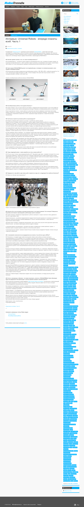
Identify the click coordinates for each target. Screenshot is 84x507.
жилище (73, 228)
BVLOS (65, 142)
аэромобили (66, 168)
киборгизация (66, 251)
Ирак (70, 241)
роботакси (72, 384)
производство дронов (68, 355)
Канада (72, 248)
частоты (69, 470)
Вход (78, 504)
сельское (66, 412)
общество (75, 309)
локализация (66, 276)
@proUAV (65, 3)
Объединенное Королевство (70, 311)
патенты (72, 322)
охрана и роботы (67, 320)
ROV (72, 147)
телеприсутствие (71, 440)
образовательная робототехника (71, 306)
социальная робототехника (69, 424)
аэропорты (72, 168)
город (77, 202)
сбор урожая (66, 408)
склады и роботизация (72, 417)
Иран (73, 241)
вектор (72, 182)
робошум (66, 401)
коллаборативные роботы (69, 255)
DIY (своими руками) (68, 143)
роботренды (72, 387)
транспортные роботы (68, 451)
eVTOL (65, 145)
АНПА (65, 165)
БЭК (64, 182)
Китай (75, 251)
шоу (69, 474)
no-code (72, 145)
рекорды (65, 382)
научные (73, 293)
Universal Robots (37, 51)
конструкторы (72, 263)
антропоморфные (71, 165)
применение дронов (68, 348)
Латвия (75, 271)
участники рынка (67, 459)
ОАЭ (73, 301)
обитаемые (66, 302)
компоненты (71, 260)
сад (71, 403)
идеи (69, 232)
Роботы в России (39, 6)
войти (25, 323)
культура (65, 269)
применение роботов (68, 350)
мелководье (66, 281)
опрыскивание (67, 316)
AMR (69, 140)
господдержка (67, 205)
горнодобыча (71, 202)
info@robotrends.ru (18, 504)
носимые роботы (67, 301)
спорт (71, 429)
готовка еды (66, 207)
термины (76, 442)
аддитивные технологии (69, 159)
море (74, 285)
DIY (72, 142)
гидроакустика (67, 200)
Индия (65, 237)
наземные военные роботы (69, 292)
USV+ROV (68, 149)
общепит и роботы (68, 309)
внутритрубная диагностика (70, 188)
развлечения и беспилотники (70, 368)
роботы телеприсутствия (69, 398)
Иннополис (69, 237)
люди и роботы (73, 276)
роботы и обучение (68, 392)
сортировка (66, 421)
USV (64, 149)
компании (66, 260)
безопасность (66, 172)
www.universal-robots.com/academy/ (36, 281)
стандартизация (73, 433)
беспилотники (67, 175)
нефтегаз (66, 297)
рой (72, 401)
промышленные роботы (12, 48)
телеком (65, 440)
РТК (64, 403)
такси (75, 438)
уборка (65, 456)
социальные (66, 426)
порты (65, 338)
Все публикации (67, 16)
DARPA (69, 142)
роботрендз (66, 387)
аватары (69, 150)
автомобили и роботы (68, 154)
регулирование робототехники (70, 380)
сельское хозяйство (73, 412)
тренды (75, 451)
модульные (66, 285)
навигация (74, 288)
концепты (66, 265)
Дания (70, 212)
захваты (68, 230)
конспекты (66, 263)
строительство (67, 436)
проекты (65, 352)
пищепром (66, 325)
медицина (66, 279)
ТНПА (71, 447)
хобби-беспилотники (71, 467)
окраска (65, 313)
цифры (65, 470)
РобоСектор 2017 (16, 51)
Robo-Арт (66, 22)
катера (65, 249)
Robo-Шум (66, 21)
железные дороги (70, 226)
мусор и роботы (67, 288)
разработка (71, 371)
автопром (72, 156)
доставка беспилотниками (69, 221)
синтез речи (69, 415)
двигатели (75, 212)
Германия (66, 198)
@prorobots (66, 2)
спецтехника (66, 429)
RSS (69, 483)
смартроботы (66, 419)
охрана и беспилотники (69, 318)
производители (71, 352)
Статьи (18, 6)
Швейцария (75, 472)
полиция (74, 334)
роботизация (66, 385)
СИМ (65, 415)
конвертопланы (67, 262)
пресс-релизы (67, 343)
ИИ (69, 233)
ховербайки (66, 468)
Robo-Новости (67, 18)
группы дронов (74, 209)
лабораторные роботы (68, 271)
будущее (65, 181)
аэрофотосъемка (72, 170)
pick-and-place (67, 147)
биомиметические (67, 177)
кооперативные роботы (69, 267)
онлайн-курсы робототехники (70, 315)
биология (73, 175)
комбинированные (72, 256)
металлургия (72, 281)
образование (66, 304)
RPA (74, 147)
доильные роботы (67, 218)
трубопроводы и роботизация (70, 454)
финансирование (67, 463)
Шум (22, 6)
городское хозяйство (68, 203)
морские (70, 286)
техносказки (72, 445)
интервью (20, 48)
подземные (66, 329)
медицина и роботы (73, 279)
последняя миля (70, 338)
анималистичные (72, 163)
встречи (65, 195)
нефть (70, 297)
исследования (72, 244)
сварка (65, 410)
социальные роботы (68, 428)
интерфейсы (71, 239)
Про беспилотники (75, 3)
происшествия (67, 359)
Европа (75, 225)
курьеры (74, 269)
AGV (64, 140)
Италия (69, 246)
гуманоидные (66, 211)
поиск (74, 331)
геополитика (68, 196)
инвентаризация (67, 235)
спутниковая (66, 433)
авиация (73, 150)
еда (64, 226)
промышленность (67, 361)
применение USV (67, 345)
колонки (65, 256)
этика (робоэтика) (72, 479)
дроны (71, 225)
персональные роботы (68, 324)
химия (65, 467)
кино (72, 251)
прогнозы (76, 350)
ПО (73, 325)
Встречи (47, 6)
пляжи (70, 325)
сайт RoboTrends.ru (68, 406)
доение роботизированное (69, 216)
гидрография (73, 200)
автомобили (73, 152)
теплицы (65, 442)
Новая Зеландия (67, 299)
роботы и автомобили (72, 389)
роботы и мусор (67, 391)
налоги (65, 293)
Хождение (72, 468)
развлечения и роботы (68, 369)
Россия (75, 401)
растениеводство (67, 375)
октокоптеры (70, 313)
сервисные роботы (72, 414)
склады (65, 417)
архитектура (72, 166)
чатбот (73, 470)
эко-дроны (66, 475)
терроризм (66, 444)
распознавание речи (68, 373)
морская (65, 286)
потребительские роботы (69, 339)
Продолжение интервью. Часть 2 (13, 306)
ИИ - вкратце (73, 233)
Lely (68, 145)
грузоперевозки (67, 209)
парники (74, 320)
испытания (66, 244)
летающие (73, 272)
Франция (74, 465)
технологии (75, 444)
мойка (71, 285)
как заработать (67, 248)
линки (69, 274)
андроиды (66, 163)
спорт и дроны (67, 431)
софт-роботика (67, 422)
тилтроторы (66, 447)
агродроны (71, 158)
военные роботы (67, 193)
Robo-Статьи (14, 35)
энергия (65, 479)
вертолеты (66, 184)
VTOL (65, 150)
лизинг (65, 274)
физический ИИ (67, 461)
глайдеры (66, 202)
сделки (72, 410)
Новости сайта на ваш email (29, 504)
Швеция (65, 474)
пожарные (72, 329)
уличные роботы (67, 458)
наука (69, 293)
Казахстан (74, 246)
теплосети (70, 442)
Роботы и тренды (74, 2)
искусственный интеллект (69, 242)
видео (70, 184)
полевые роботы (67, 332)
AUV (75, 140)
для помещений (67, 214)
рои (69, 401)
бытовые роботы (72, 181)
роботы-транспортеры (68, 399)
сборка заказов (73, 408)
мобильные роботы (72, 283)
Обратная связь (68, 490)
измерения (73, 232)
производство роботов (68, 357)
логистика (73, 274)
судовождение (74, 436)
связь (69, 410)
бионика (74, 177)
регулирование (67, 376)
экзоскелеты (73, 474)
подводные (66, 327)
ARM (72, 140)
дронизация (75, 223)
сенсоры (65, 414)
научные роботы (67, 295)
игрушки (65, 232)
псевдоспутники (67, 366)
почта (76, 339)
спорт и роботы (74, 431)
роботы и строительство (69, 396)
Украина (69, 456)
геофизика (74, 196)
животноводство (67, 228)
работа (73, 366)
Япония (75, 481)
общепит (75, 308)
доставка (74, 219)
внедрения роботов (68, 186)
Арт (26, 6)
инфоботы (66, 241)
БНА (71, 179)
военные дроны (67, 191)
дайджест (66, 212)
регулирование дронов (69, 378)
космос (76, 267)
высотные (70, 195)
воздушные (74, 193)
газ (64, 196)
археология (66, 166)
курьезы (70, 269)
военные (72, 189)
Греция (71, 207)
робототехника (73, 385)
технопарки (66, 445)
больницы (75, 179)
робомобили (66, 384)
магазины (66, 278)
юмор (72, 481)
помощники (66, 336)
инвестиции (74, 235)
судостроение (67, 438)
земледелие (73, 230)
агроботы (66, 158)
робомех (75, 382)
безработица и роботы (68, 173)
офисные (73, 316)
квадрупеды (70, 249)
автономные (66, 156)
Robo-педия (31, 6)
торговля (75, 447)
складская (75, 415)
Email (71, 483)
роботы (65, 389)
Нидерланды (75, 297)
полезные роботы (67, 334)
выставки (75, 195)
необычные (74, 295)
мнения (65, 283)
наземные (71, 290)
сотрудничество (73, 421)
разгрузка (66, 371)
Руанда (67, 403)
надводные (66, 290)
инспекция (75, 237)
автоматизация (67, 152)
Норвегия (74, 299)
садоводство (66, 405)
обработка (72, 302)
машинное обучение (73, 278)
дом (73, 218)
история (65, 246)
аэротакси (66, 170)
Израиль (65, 233)
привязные (73, 343)
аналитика (73, 161)
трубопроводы (67, 452)
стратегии (71, 435)
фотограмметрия (67, 465)
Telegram (75, 483)
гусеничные (72, 211)
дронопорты (66, 225)
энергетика (72, 477)
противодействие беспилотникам (71, 364)
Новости (13, 6)
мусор (74, 286)
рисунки (70, 382)
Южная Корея (67, 481)
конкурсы (73, 262)
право (65, 341)
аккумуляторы (67, 161)
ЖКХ (65, 230)
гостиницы (73, 205)
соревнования (73, 419)
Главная (7, 6)
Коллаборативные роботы (14, 315)
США (72, 438)
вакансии (68, 182)
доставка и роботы (68, 223)
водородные (66, 189)
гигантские (71, 198)
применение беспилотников (70, 346)
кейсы (75, 249)
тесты (70, 444)
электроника (66, 477)
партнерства (66, 322)
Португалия (72, 336)
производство (66, 354)
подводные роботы (73, 327)
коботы (65, 253)
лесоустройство (67, 272)
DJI (74, 143)
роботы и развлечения (68, 394)
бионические (66, 179)
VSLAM (73, 149)
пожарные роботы (67, 331)
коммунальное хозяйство (69, 258)
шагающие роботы (68, 472)
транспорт (66, 449)
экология (71, 475)
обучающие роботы (68, 308)
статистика (66, 435)
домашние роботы (68, 219)
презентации (70, 341)
